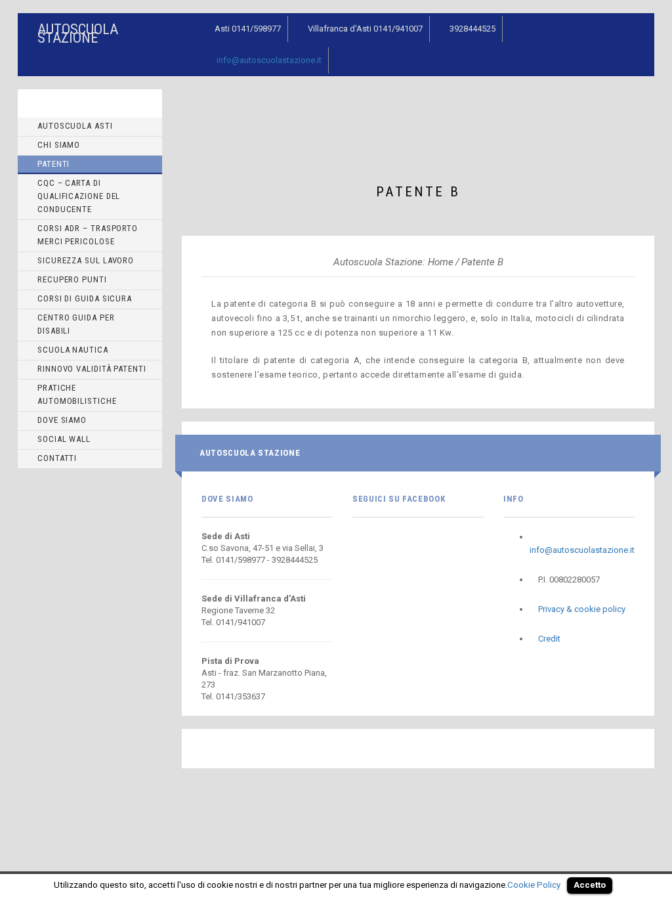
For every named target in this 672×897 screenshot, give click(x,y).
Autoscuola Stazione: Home (393, 262)
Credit (549, 639)
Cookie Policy (533, 885)
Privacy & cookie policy (581, 609)
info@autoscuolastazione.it (269, 60)
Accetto (590, 885)
